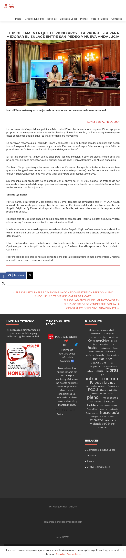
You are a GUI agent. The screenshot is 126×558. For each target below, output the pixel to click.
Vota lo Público (99, 18)
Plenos (84, 18)
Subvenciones (91, 413)
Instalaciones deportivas (102, 360)
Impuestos (113, 355)
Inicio (18, 18)
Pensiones (113, 386)
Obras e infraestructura (102, 374)
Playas (110, 394)
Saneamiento (95, 402)
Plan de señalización (108, 390)
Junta (111, 363)
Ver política (74, 553)
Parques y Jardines (102, 382)
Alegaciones (94, 330)
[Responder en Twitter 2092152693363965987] (58, 410)
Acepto (60, 553)
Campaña (109, 333)
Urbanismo (96, 420)
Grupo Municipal (34, 18)
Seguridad (92, 409)
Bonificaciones (96, 334)
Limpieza (95, 366)
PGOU (93, 389)
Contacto (116, 18)
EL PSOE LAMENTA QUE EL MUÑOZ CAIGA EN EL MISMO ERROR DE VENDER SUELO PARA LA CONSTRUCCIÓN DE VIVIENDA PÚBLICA (91, 304)
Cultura (94, 344)
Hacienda (90, 355)
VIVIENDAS (102, 427)
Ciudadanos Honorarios (96, 337)
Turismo (111, 417)
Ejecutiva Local (68, 18)
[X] (3, 282)
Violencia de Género (102, 423)
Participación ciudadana (95, 386)
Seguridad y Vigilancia (109, 409)
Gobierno (110, 351)
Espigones (105, 347)
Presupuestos (109, 397)
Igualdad (100, 355)
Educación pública (106, 344)
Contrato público (98, 340)
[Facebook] (3, 276)
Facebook (19, 275)
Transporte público (98, 417)
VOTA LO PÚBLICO (98, 466)
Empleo (92, 347)
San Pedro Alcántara (108, 406)
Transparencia (109, 412)
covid (114, 340)
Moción (100, 370)
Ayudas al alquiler (108, 330)
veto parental (110, 420)
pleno (93, 397)
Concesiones (113, 337)
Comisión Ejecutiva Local (101, 449)
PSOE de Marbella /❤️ (66, 338)
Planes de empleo (99, 394)
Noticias (52, 18)
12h (64, 345)
